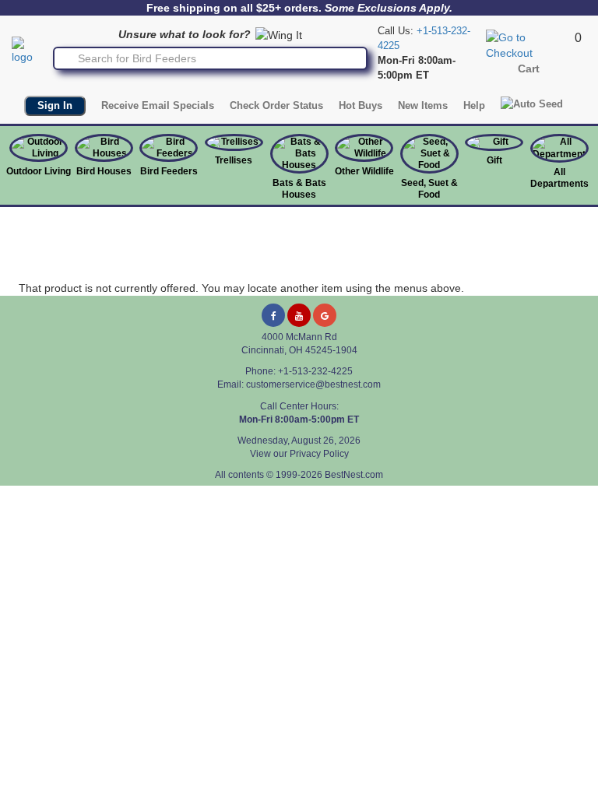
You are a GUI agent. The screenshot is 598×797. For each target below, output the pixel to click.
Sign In (54, 105)
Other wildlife (364, 171)
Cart (529, 68)
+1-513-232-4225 (315, 371)
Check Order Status (276, 105)
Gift (494, 160)
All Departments (559, 178)
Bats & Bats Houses (299, 188)
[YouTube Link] (299, 315)
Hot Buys (360, 105)
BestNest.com (354, 474)
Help (474, 105)
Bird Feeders (169, 171)
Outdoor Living (38, 171)
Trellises (233, 160)
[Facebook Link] (273, 315)
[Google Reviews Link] (324, 315)
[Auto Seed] (532, 103)
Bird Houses (104, 171)
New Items (423, 105)
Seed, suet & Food (429, 188)
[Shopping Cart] (528, 44)
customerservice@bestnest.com (313, 384)
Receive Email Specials (157, 105)
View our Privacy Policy (299, 453)
